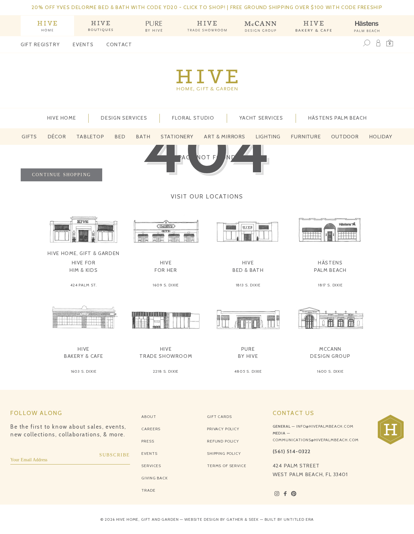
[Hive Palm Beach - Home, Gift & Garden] (47, 26)
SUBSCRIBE (114, 455)
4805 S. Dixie (248, 371)
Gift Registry (40, 45)
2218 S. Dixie (166, 371)
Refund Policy (223, 441)
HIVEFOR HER (166, 266)
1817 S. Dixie (330, 285)
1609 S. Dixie (166, 285)
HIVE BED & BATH (248, 266)
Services (151, 465)
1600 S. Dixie (330, 371)
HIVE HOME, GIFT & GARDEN (84, 253)
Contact (119, 45)
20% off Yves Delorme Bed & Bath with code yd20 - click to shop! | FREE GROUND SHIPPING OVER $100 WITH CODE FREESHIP (207, 7)
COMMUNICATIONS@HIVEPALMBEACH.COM (316, 439)
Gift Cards (219, 416)
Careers (150, 428)
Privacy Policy (223, 428)
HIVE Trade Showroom (165, 352)
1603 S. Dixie (84, 371)
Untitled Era (299, 519)
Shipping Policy (224, 453)
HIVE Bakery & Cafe (83, 352)
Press (147, 441)
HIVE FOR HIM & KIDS (84, 266)
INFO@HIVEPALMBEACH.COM (324, 426)
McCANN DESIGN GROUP (330, 352)
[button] (389, 43)
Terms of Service (226, 465)
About (148, 416)
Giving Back (154, 477)
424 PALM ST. (83, 285)
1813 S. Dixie (248, 285)
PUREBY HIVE (248, 352)
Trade (148, 490)
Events (83, 45)
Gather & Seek (242, 519)
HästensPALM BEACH (330, 266)
